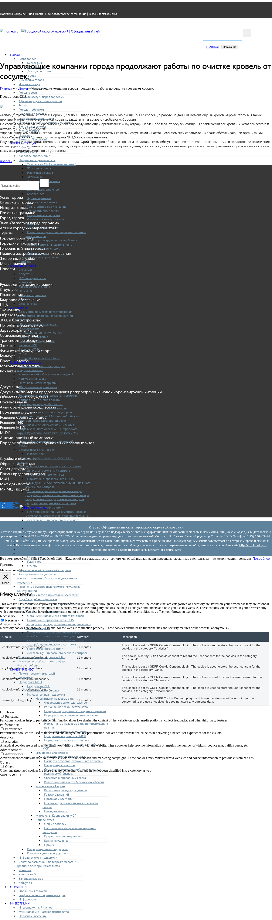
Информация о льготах (59, 765)
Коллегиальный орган (50, 786)
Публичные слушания (18, 412)
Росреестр (25, 549)
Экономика (34, 177)
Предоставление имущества (63, 836)
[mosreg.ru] (9, 31)
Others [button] (5, 762)
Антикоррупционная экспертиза (40, 332)
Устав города (11, 197)
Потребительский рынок (43, 215)
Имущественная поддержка (46, 694)
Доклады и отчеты (39, 71)
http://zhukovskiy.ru (252, 545)
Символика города (31, 80)
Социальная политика (42, 202)
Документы (10, 386)
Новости (7, 268)
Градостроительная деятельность (49, 244)
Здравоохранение (39, 198)
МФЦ (4, 478)
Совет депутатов (14, 468)
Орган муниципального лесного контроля (55, 616)
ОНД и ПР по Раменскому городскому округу (50, 466)
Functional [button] (7, 712)
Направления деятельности (37, 160)
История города (29, 84)
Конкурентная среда (32, 378)
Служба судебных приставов (38, 599)
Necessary (12, 620)
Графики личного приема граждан (42, 895)
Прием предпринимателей (37, 673)
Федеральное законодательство (65, 702)
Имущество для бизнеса (52, 753)
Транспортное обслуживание (46, 206)
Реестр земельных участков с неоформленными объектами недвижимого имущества (47, 578)
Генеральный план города (22, 248)
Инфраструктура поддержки (38, 857)
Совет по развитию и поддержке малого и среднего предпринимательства (46, 864)
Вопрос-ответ (45, 820)
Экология (8, 345)
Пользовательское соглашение (65, 14)
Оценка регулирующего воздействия (52, 240)
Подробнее (261, 558)
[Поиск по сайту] (247, 33)
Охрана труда (28, 304)
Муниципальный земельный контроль (45, 470)
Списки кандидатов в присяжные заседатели (49, 595)
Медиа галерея (13, 263)
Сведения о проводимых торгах (65, 778)
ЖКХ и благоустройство (20, 320)
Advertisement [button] (10, 749)
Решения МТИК (13, 427)
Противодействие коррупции (38, 383)
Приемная (26, 291)
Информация (28, 899)
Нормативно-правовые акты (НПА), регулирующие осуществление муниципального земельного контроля (58, 483)
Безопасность (36, 194)
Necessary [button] (7, 616)
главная (213, 47)
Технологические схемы (43, 211)
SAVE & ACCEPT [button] (12, 774)
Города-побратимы (32, 109)
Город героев (28, 92)
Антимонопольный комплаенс (39, 358)
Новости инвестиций (33, 916)
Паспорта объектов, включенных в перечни (73, 761)
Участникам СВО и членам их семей (51, 164)
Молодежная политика (20, 365)
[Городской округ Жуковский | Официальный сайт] (61, 31)
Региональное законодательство (66, 707)
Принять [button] (6, 564)
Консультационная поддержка (47, 853)
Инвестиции (20, 903)
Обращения (19, 887)
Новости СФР (36, 454)
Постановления (13, 401)
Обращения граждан (33, 891)
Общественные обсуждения (24, 396)
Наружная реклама (40, 172)
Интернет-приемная (32, 295)
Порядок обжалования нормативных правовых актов (47, 442)
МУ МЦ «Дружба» (15, 489)
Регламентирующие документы (65, 790)
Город (15, 55)
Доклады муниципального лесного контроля (57, 653)
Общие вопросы (55, 824)
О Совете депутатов (32, 278)
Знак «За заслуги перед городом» (41, 97)
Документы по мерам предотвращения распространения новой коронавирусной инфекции (45, 316)
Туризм (23, 105)
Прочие (49, 845)
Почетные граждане (17, 212)
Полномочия (11, 294)
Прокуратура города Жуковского (41, 404)
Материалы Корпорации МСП (56, 815)
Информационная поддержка (47, 849)
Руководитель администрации (26, 284)
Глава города (27, 59)
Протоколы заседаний (59, 799)
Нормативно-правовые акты (55, 698)
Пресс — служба (14, 360)
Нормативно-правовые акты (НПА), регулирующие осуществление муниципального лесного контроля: (58, 624)
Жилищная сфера (39, 168)
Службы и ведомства (18, 458)
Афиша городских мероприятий (40, 101)
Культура (8, 355)
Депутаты (25, 274)
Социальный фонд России (36, 450)
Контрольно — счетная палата (39, 400)
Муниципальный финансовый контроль (46, 553)
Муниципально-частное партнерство (44, 912)
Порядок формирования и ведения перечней (75, 711)
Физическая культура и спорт (47, 219)
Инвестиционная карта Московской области (74, 782)
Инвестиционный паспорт (36, 907)
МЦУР (23, 354)
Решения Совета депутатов (23, 417)
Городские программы (20, 243)
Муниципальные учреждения (39, 257)
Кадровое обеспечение (34, 156)
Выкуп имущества (56, 840)
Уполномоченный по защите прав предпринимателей (41, 368)
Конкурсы (25, 883)
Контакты (25, 870)
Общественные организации (38, 387)
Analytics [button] (6, 737)
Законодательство (31, 878)
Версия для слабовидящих (103, 14)
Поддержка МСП (30, 682)
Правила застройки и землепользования (35, 253)
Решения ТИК (28, 345)
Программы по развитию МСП (65, 736)
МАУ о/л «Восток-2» (17, 483)
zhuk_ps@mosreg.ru (27, 540)
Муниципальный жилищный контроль (45, 570)
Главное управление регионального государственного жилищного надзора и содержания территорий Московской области (48, 412)
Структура (26, 270)
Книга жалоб (27, 874)
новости (6, 161)
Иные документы (56, 811)
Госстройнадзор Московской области (44, 420)
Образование (12, 314)
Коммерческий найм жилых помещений (46, 374)
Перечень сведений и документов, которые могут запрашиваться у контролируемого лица (57, 514)
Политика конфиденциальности (21, 14)
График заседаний (56, 794)
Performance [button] (9, 724)
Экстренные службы (17, 258)
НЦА (4, 304)
